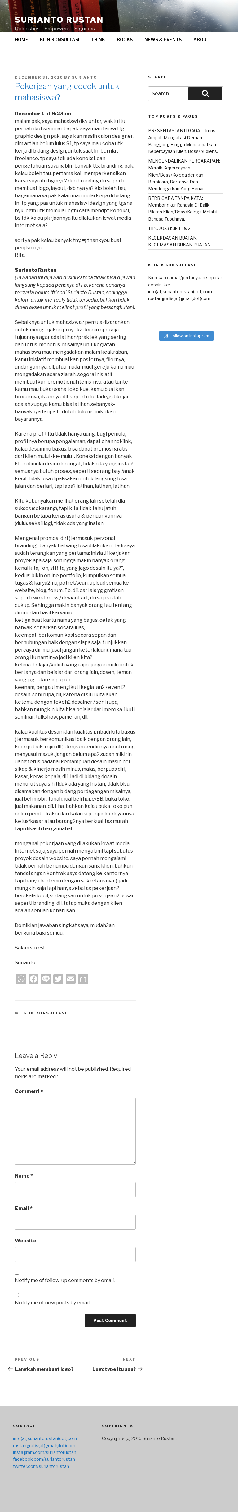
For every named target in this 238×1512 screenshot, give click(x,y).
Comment (29, 1091)
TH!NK (98, 39)
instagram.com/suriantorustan (44, 1452)
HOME (21, 39)
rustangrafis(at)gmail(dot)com (179, 298)
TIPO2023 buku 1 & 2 (169, 228)
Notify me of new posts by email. (52, 1303)
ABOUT (201, 39)
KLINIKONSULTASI (59, 39)
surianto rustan (59, 20)
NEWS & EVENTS (163, 39)
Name (24, 1176)
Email (24, 1208)
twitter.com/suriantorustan (41, 1466)
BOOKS (125, 39)
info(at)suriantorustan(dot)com (180, 291)
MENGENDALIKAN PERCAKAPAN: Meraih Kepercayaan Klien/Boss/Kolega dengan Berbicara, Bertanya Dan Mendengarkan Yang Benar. (184, 174)
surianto (84, 77)
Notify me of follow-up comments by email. (65, 1280)
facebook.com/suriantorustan (44, 1459)
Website (25, 1241)
